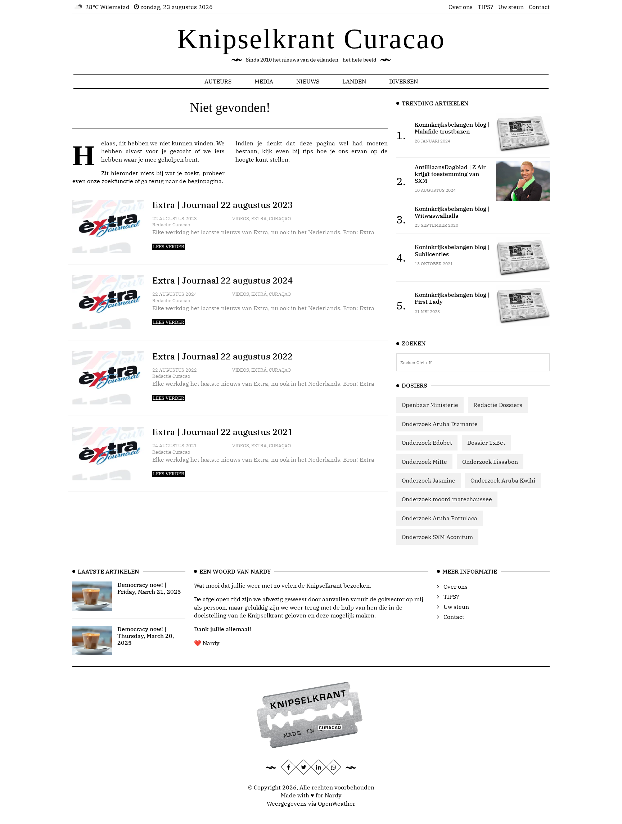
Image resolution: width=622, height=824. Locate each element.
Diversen (403, 81)
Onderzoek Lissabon (490, 461)
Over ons (461, 6)
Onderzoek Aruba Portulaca (439, 518)
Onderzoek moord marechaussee (447, 499)
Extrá (259, 219)
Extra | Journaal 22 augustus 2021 (222, 432)
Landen (354, 81)
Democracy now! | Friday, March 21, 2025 (149, 588)
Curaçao (280, 219)
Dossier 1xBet (486, 442)
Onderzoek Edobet (427, 442)
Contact (539, 6)
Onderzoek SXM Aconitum (437, 536)
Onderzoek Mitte (424, 461)
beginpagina (205, 181)
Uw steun (511, 6)
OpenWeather (336, 803)
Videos (240, 219)
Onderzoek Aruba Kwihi (502, 480)
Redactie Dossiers (497, 404)
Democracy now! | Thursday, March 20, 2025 (145, 635)
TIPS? (485, 6)
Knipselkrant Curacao (311, 38)
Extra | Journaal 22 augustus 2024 (222, 280)
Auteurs (217, 81)
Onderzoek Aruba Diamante (440, 423)
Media (263, 81)
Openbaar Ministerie (430, 404)
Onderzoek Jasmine (428, 480)
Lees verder (168, 247)
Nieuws (307, 81)
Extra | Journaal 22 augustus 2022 (222, 356)
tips (308, 151)
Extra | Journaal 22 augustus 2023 (222, 204)
